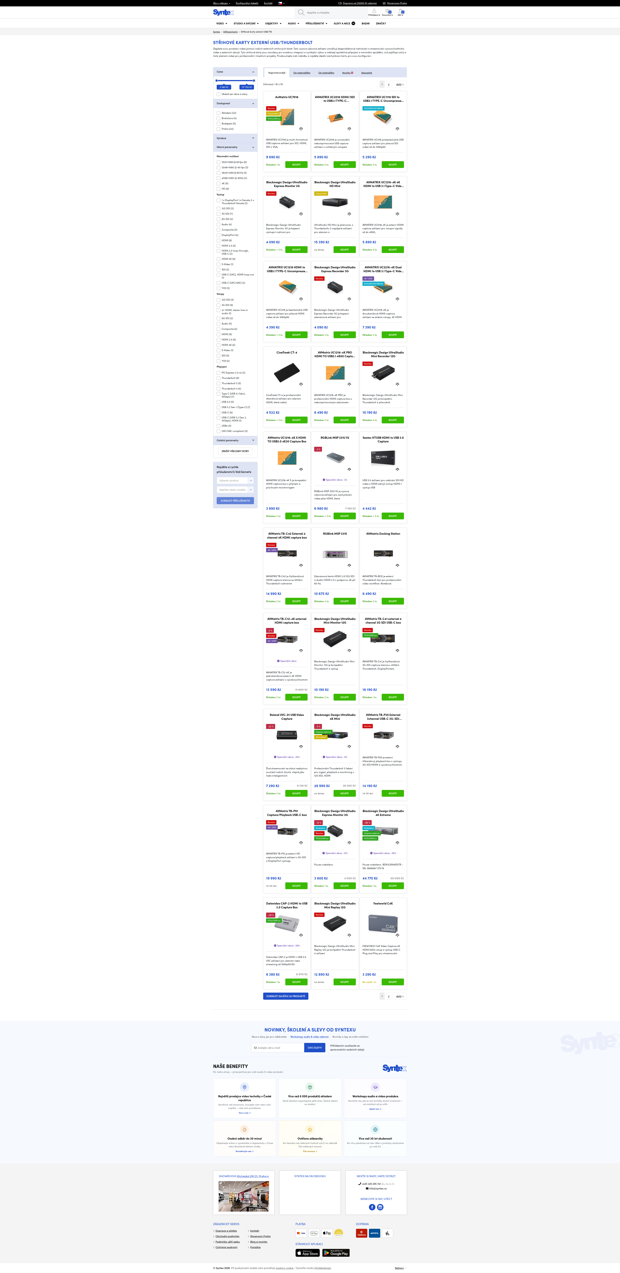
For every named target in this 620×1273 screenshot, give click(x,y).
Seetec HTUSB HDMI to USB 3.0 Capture (383, 439)
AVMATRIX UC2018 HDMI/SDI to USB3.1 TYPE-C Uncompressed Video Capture (335, 99)
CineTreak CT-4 (287, 352)
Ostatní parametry (227, 440)
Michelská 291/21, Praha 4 (253, 1176)
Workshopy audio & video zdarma (309, 1036)
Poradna (255, 1247)
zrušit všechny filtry (235, 451)
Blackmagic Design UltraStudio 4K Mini (335, 716)
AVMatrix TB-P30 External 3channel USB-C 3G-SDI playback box (383, 716)
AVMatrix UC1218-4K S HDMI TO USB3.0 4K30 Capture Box (287, 439)
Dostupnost (223, 103)
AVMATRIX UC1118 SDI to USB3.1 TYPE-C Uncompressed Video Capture (383, 99)
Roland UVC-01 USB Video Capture (287, 716)
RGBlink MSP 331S (335, 533)
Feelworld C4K (383, 903)
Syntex (216, 31)
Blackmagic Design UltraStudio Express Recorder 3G (335, 269)
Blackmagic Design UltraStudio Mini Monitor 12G (335, 620)
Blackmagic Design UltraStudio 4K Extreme (383, 813)
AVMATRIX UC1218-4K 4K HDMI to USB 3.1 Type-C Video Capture (383, 184)
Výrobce (221, 138)
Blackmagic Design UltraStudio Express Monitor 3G (286, 184)
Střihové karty (230, 31)
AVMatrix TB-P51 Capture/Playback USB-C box (287, 813)
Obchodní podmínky (227, 1236)
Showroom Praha (260, 1236)
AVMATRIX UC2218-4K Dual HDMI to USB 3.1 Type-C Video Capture (383, 269)
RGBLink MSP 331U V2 (335, 437)
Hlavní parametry (227, 147)
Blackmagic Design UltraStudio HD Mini (335, 184)
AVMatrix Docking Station (383, 533)
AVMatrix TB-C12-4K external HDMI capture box (286, 620)
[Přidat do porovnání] (301, 128)
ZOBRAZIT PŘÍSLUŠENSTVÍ (235, 500)
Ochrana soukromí (226, 1247)
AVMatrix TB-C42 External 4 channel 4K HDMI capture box (287, 535)
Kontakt (268, 3)
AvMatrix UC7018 (286, 97)
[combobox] (235, 480)
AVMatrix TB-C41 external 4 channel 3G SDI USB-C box (383, 620)
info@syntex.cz (378, 1188)
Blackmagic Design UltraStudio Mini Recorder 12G (383, 354)
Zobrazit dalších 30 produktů (285, 996)
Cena (220, 71)
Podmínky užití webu (228, 1241)
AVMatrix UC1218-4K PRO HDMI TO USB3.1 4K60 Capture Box (335, 354)
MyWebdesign (322, 1268)
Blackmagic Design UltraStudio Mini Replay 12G (335, 905)
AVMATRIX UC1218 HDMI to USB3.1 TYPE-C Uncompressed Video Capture (287, 269)
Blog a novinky (258, 1241)
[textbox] (228, 480)
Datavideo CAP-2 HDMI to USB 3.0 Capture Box (286, 905)
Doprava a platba (226, 1231)
